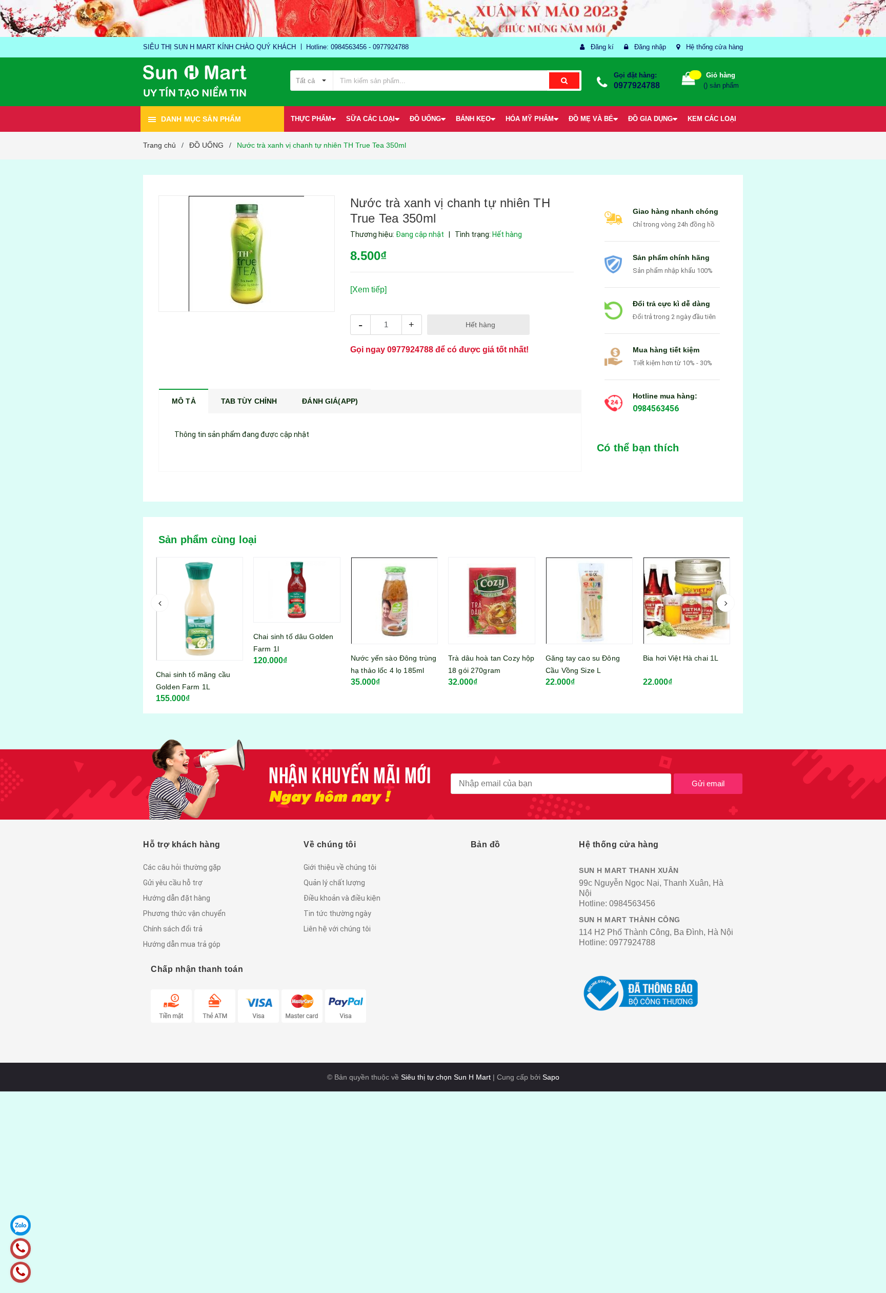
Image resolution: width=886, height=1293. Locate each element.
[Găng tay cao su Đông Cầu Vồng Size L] (491, 600)
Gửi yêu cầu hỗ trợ (173, 883)
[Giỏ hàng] (688, 81)
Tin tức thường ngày (337, 913)
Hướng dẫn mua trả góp (181, 944)
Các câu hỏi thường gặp (182, 867)
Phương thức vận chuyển (184, 913)
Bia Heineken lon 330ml (682, 658)
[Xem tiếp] (368, 289)
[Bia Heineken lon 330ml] (686, 600)
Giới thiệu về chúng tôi (340, 867)
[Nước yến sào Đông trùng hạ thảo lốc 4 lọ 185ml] (296, 600)
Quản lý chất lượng (334, 883)
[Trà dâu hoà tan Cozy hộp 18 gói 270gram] (394, 600)
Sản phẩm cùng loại (207, 539)
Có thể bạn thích (638, 447)
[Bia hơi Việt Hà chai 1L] (589, 600)
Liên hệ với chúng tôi (337, 929)
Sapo (550, 1077)
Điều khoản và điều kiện (342, 898)
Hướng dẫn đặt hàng (176, 898)
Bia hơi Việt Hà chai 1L (583, 658)
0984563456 (656, 408)
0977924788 (637, 85)
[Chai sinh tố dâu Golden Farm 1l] (199, 590)
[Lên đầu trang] (868, 1272)
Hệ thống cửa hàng (714, 47)
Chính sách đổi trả (173, 929)
